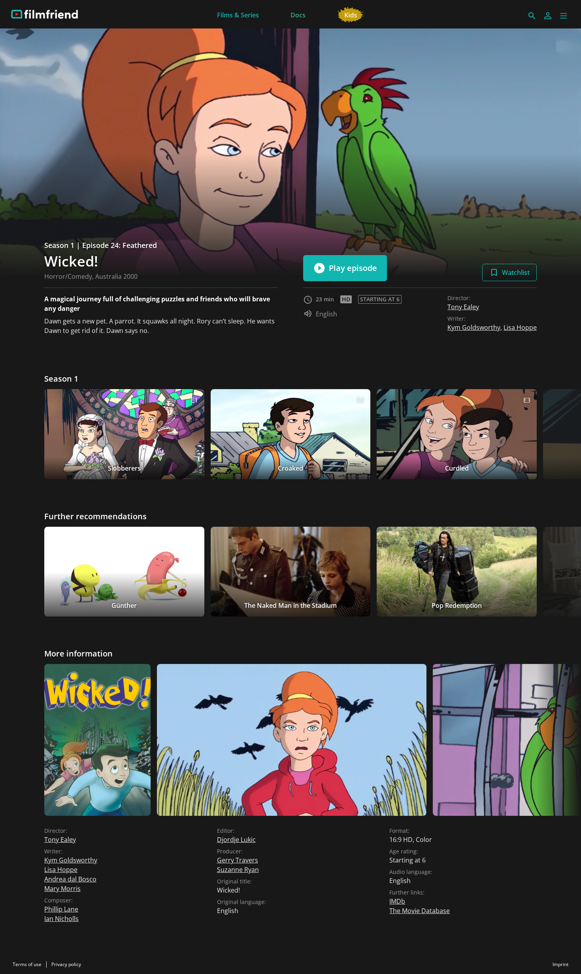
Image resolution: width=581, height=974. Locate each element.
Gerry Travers (237, 860)
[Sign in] (548, 16)
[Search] (532, 16)
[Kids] (351, 14)
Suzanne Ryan (238, 869)
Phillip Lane (61, 909)
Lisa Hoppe (520, 327)
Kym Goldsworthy (473, 327)
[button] (564, 16)
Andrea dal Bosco (70, 879)
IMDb (397, 901)
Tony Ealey (463, 307)
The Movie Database (419, 910)
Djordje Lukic (236, 839)
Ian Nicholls (61, 918)
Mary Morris (62, 888)
